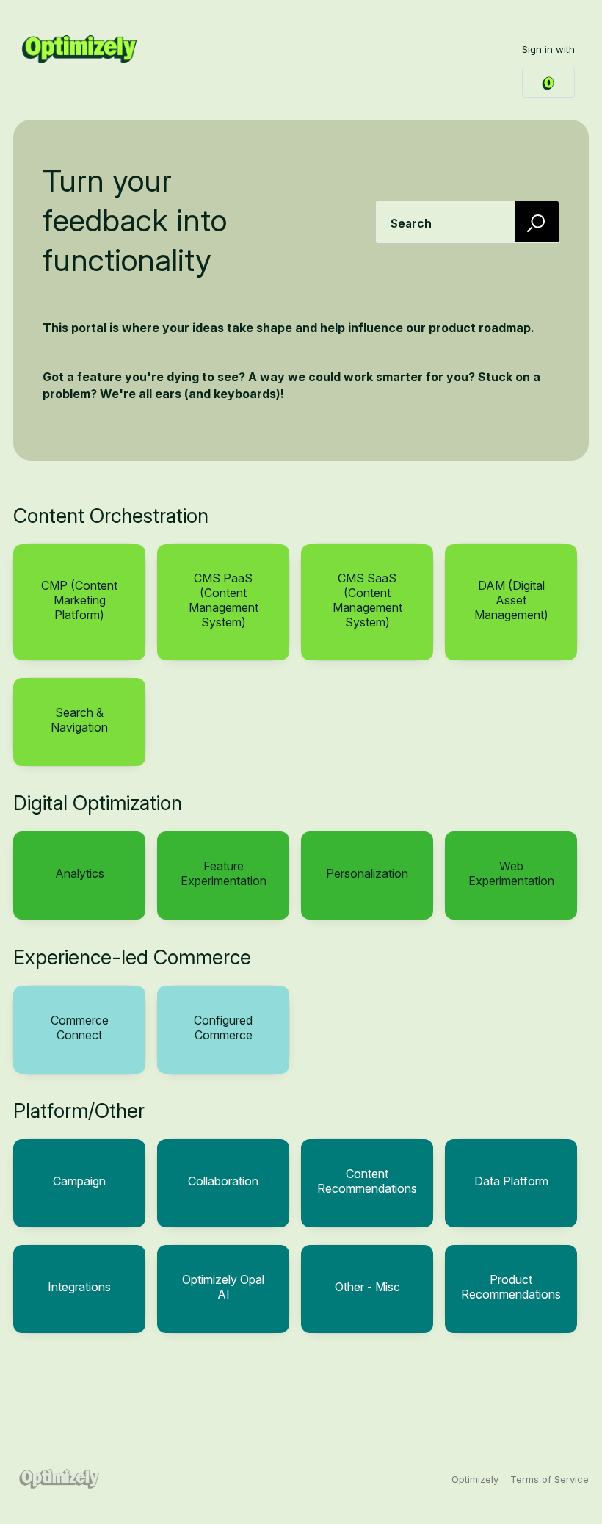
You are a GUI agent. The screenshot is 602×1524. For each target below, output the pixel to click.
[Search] (537, 221)
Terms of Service (549, 1479)
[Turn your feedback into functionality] (79, 49)
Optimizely (475, 1479)
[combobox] (467, 221)
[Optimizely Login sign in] (548, 83)
